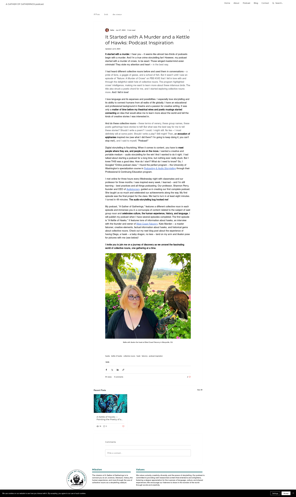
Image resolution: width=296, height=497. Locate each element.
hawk (138, 356)
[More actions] (189, 30)
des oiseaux (117, 14)
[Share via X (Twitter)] (112, 370)
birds (106, 14)
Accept (286, 493)
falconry (145, 356)
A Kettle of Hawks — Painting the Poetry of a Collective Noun (109, 418)
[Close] (293, 493)
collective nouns (129, 356)
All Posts (97, 14)
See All (199, 390)
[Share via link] (123, 370)
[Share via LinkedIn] (118, 370)
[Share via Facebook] (106, 370)
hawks (107, 356)
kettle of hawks (116, 356)
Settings (275, 493)
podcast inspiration (156, 356)
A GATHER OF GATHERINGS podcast (25, 4)
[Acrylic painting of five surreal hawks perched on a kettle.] (110, 403)
